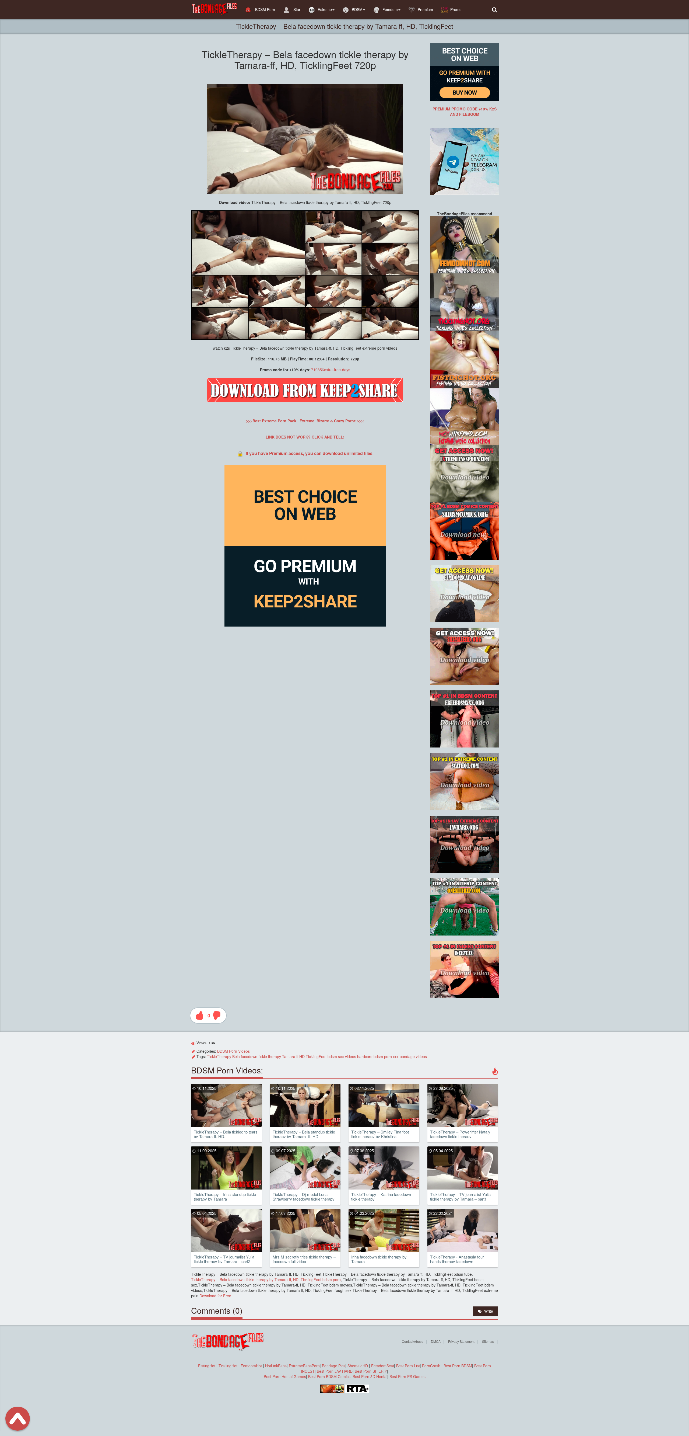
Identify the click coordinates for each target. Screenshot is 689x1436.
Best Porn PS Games (407, 1376)
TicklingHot (228, 1365)
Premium (425, 9)
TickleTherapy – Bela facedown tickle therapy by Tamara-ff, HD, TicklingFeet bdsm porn (266, 1279)
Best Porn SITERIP (371, 1371)
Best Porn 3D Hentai (370, 1376)
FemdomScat (382, 1365)
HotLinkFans (276, 1365)
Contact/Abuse (412, 1341)
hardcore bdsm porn (374, 1056)
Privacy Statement (461, 1341)
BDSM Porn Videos (233, 1051)
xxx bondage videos (410, 1056)
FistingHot (206, 1365)
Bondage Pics (333, 1365)
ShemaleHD (357, 1365)
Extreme (325, 9)
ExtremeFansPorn (304, 1365)
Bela (236, 1056)
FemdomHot (251, 1365)
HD (302, 1056)
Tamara (288, 1056)
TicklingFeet (316, 1056)
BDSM (357, 9)
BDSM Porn (264, 9)
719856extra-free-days (330, 369)
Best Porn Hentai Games (285, 1376)
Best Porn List (408, 1365)
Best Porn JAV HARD (335, 1371)
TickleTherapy (219, 1056)
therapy (274, 1056)
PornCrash (431, 1365)
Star (296, 9)
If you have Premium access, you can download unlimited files (309, 453)
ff (297, 1056)
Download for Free (215, 1295)
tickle (262, 1056)
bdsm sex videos (342, 1056)
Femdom (390, 9)
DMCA (436, 1341)
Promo (456, 9)
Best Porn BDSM (458, 1365)
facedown (249, 1056)
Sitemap (488, 1341)
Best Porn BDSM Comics (329, 1376)
